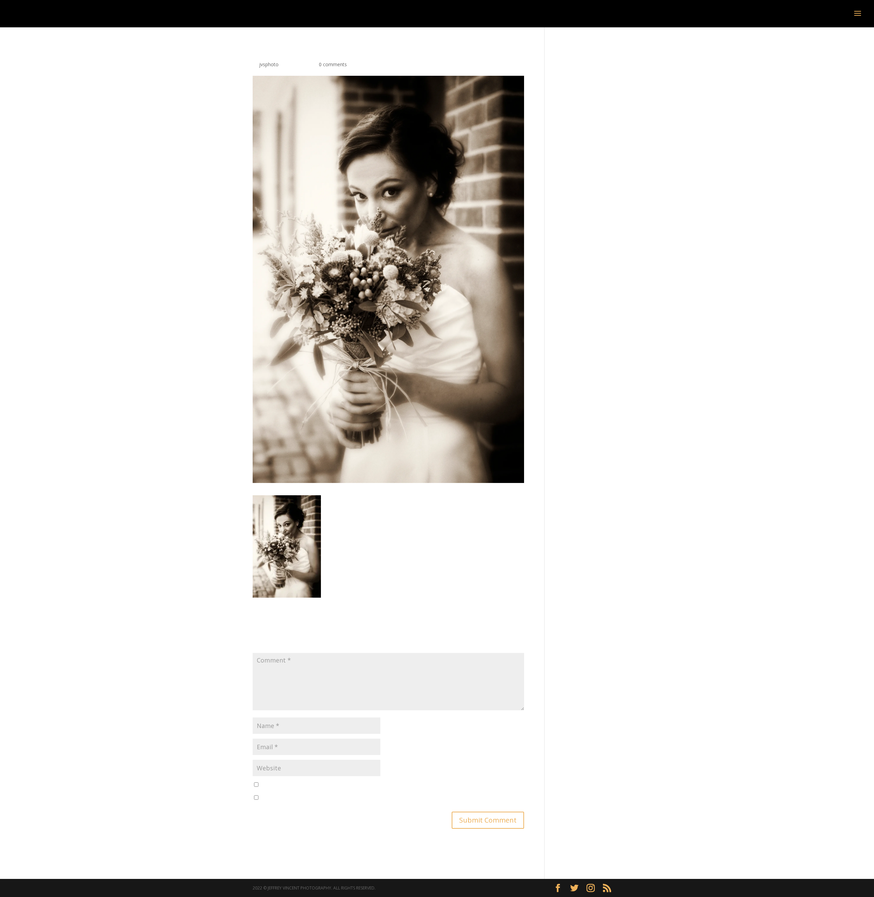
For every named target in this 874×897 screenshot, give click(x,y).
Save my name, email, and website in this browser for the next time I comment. (349, 785)
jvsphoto (269, 64)
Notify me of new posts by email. (297, 798)
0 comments (333, 64)
